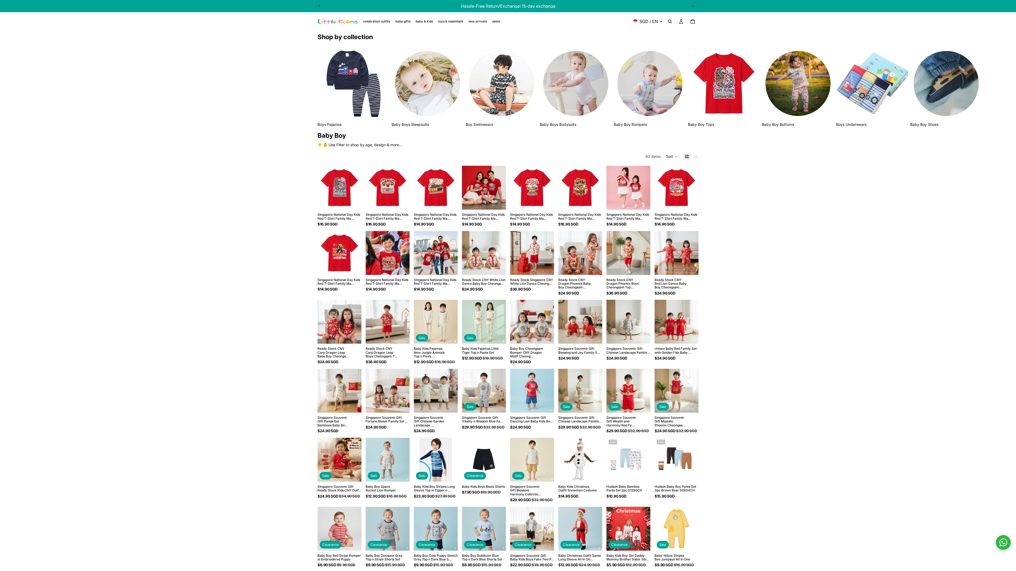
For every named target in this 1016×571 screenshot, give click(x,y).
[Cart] (692, 21)
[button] (672, 156)
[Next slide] (692, 6)
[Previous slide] (319, 6)
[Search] (670, 21)
